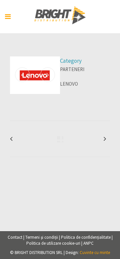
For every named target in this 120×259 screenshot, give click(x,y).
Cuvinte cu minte (95, 252)
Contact (15, 237)
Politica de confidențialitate (86, 237)
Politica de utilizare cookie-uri (53, 243)
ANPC (88, 243)
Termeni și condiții (41, 237)
